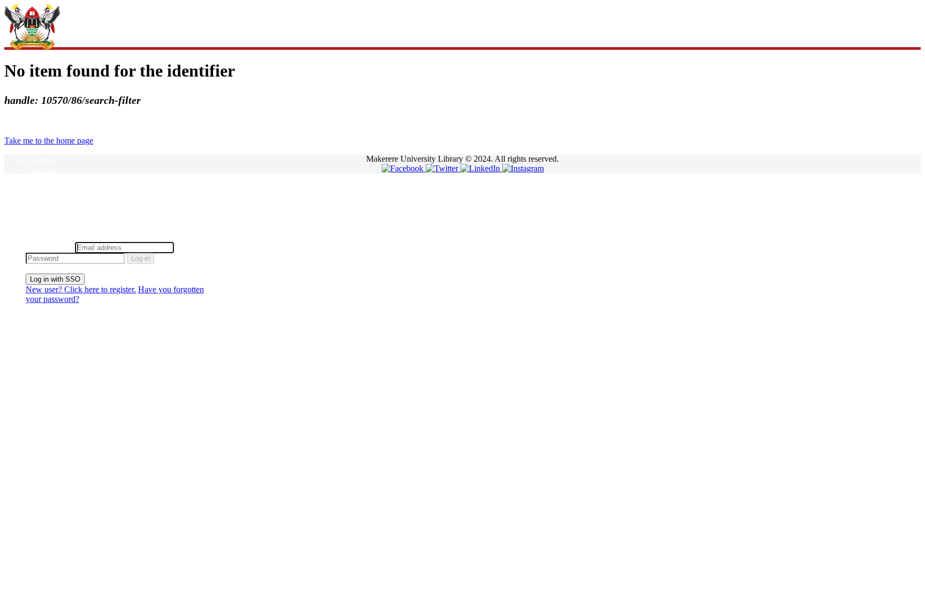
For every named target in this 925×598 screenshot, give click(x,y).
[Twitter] (443, 168)
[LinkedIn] (481, 168)
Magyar (39, 180)
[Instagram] (523, 168)
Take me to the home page (48, 140)
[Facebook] (404, 168)
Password (192, 247)
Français (40, 151)
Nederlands (45, 189)
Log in (140, 258)
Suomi (37, 218)
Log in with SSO (55, 279)
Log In (37, 236)
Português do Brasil (59, 209)
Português (42, 199)
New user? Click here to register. (81, 289)
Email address (49, 247)
